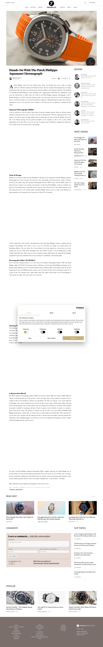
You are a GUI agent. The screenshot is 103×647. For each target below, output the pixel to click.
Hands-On (12, 489)
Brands (40, 7)
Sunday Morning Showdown (39, 637)
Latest (26, 7)
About (69, 7)
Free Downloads (16, 633)
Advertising (16, 632)
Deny (30, 338)
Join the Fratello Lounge (16, 627)
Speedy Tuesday (40, 627)
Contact (16, 638)
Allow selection (52, 338)
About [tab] (74, 313)
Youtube (63, 630)
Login (11, 563)
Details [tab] (51, 313)
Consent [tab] (29, 313)
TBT (40, 630)
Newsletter (16, 637)
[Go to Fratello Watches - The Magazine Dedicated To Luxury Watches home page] (51, 1)
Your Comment (11, 539)
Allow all (73, 338)
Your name (10, 549)
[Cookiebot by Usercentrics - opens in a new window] (77, 308)
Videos (75, 7)
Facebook (63, 627)
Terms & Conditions (82, 633)
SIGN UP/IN (92, 2)
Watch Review (40, 635)
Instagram (63, 628)
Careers (16, 630)
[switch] (43, 332)
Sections (33, 7)
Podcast (62, 7)
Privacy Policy (81, 635)
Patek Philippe (19, 489)
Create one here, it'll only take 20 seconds (46, 563)
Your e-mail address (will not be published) (48, 549)
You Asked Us (40, 632)
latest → (94, 496)
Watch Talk (40, 633)
